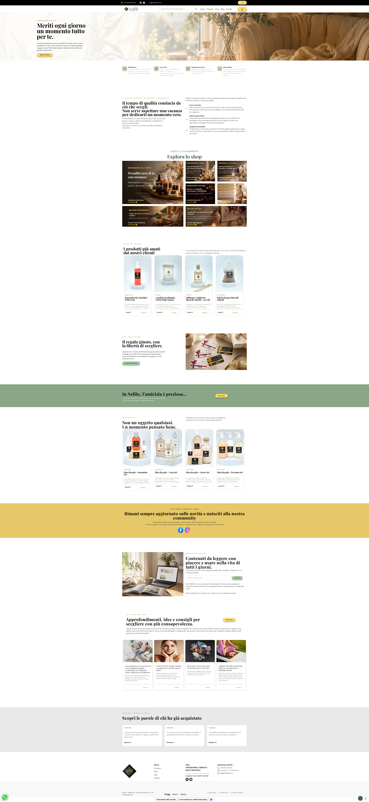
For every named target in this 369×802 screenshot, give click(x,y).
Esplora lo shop (45, 55)
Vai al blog (229, 620)
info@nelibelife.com (155, 2)
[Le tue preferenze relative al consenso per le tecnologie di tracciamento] (365, 798)
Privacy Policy (212, 792)
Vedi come (221, 395)
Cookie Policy (224, 792)
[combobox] (177, 9)
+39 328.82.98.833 (130, 2)
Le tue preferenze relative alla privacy (193, 799)
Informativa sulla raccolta (166, 799)
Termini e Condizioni (237, 792)
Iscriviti (237, 578)
